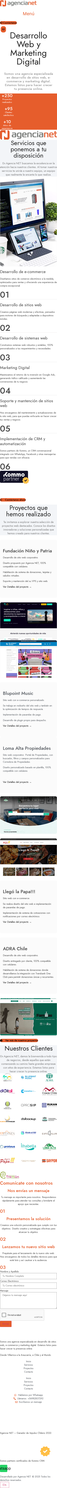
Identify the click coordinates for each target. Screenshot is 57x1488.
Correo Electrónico (9, 1281)
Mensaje (4, 1291)
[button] (28, 13)
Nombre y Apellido (9, 1271)
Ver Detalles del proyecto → (17, 586)
